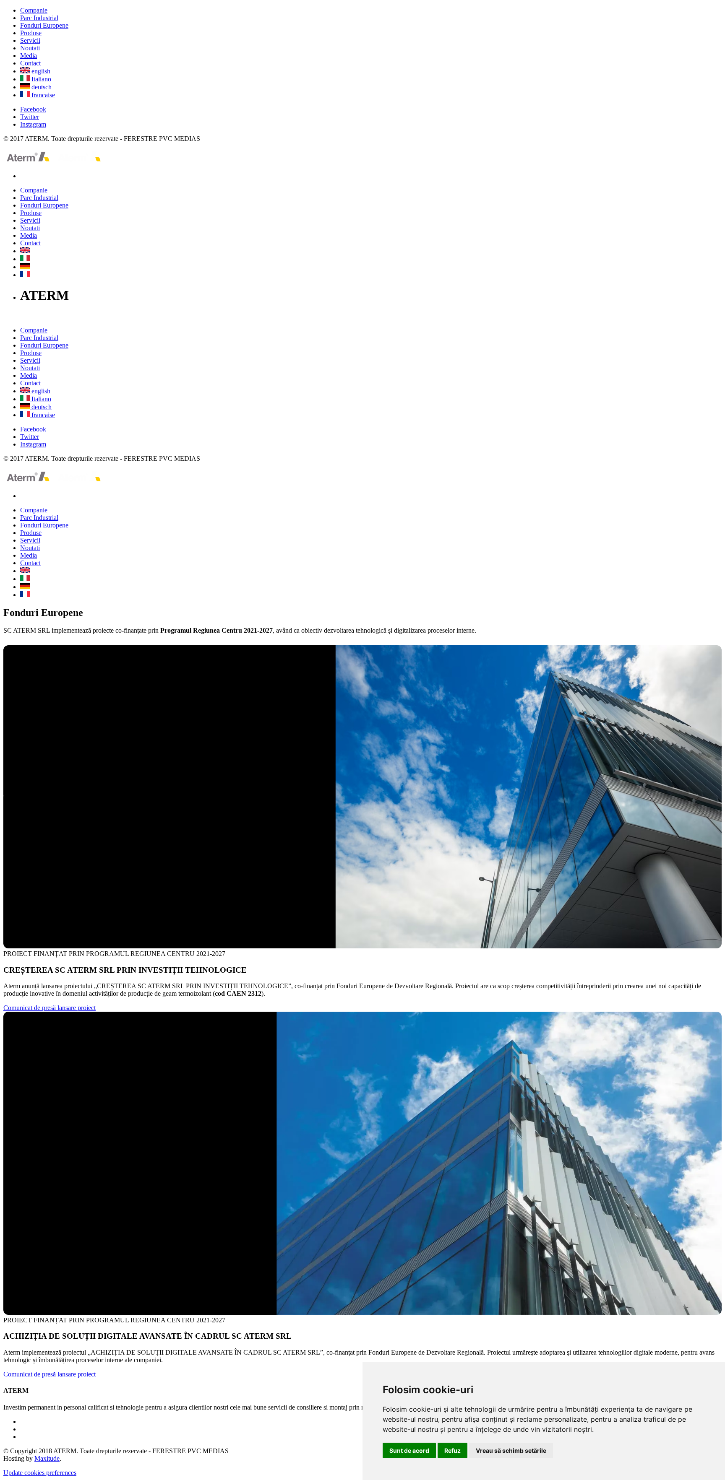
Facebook (33, 109)
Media (28, 55)
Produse (31, 32)
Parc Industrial (39, 17)
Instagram (33, 124)
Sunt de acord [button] (409, 1450)
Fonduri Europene (44, 25)
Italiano (40, 79)
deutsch (41, 87)
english (40, 71)
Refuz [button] (452, 1450)
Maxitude (47, 1458)
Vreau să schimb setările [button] (511, 1450)
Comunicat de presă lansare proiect (49, 1007)
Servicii (30, 40)
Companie (33, 10)
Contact (30, 63)
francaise (42, 95)
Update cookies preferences (39, 1472)
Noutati (30, 48)
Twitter (29, 116)
